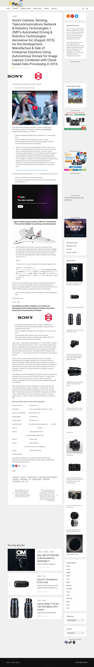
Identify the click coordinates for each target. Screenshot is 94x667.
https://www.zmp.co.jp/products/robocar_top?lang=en (32, 170)
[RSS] (68, 16)
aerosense (23, 477)
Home (8, 8)
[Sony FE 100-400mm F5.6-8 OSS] (21, 584)
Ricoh (68, 595)
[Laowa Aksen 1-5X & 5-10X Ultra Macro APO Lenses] (21, 608)
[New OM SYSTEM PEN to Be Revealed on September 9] (21, 560)
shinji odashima (16, 481)
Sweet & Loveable (71, 252)
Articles (15, 16)
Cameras (15, 8)
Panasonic (69, 588)
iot (30, 479)
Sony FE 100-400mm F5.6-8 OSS (47, 581)
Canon (68, 566)
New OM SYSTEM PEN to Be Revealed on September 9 (48, 558)
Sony (44, 576)
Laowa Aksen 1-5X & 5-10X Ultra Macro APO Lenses (48, 606)
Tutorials (46, 8)
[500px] (76, 16)
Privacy (18, 662)
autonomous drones (32, 477)
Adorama (69, 249)
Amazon (70, 34)
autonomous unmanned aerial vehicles (48, 477)
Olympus (68, 585)
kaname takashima (36, 479)
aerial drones (16, 477)
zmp (27, 481)
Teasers (52, 551)
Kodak (68, 575)
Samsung (69, 598)
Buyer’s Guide (37, 8)
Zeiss (67, 608)
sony (23, 481)
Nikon (68, 582)
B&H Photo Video (71, 246)
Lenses (39, 576)
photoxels (16, 68)
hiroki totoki (15, 479)
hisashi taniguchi (24, 479)
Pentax (68, 592)
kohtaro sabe (46, 479)
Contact (13, 662)
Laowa (39, 600)
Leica (67, 579)
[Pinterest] (72, 16)
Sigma (68, 601)
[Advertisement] (60, 3)
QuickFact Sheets (26, 8)
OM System (46, 551)
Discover (54, 8)
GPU (26, 182)
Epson (68, 569)
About (8, 662)
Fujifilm (68, 572)
